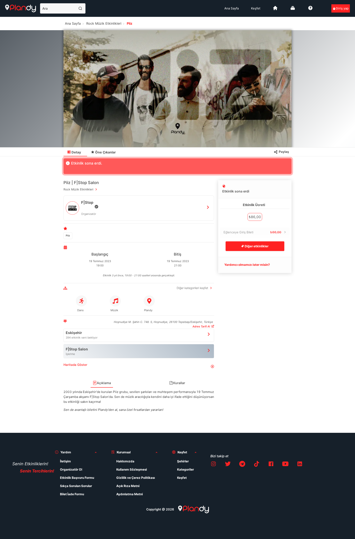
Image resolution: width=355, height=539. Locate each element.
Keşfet (255, 8)
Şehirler (183, 461)
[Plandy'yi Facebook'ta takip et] (271, 464)
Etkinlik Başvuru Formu (77, 478)
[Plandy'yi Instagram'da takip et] (213, 464)
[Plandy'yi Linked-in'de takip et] (300, 464)
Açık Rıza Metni (127, 486)
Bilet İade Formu (72, 494)
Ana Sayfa (231, 8)
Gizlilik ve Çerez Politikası (135, 478)
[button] (138, 366)
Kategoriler (185, 469)
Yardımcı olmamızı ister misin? (247, 265)
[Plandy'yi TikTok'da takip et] (257, 464)
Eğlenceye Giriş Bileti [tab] (252, 232)
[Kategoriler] (293, 9)
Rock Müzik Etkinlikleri (103, 23)
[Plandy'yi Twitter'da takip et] (228, 464)
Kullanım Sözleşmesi (131, 469)
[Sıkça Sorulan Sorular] (310, 9)
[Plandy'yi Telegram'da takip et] (242, 464)
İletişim (65, 461)
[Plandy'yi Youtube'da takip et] (285, 464)
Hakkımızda (125, 461)
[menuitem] (231, 8)
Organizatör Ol (71, 469)
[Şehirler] (275, 9)
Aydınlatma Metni (129, 494)
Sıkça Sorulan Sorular (76, 486)
